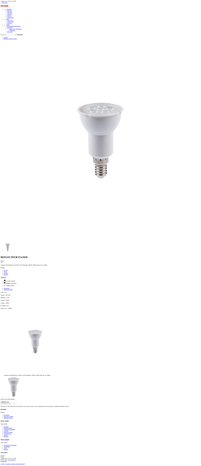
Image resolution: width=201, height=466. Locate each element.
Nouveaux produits (8, 416)
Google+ (6, 273)
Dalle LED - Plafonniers (14, 29)
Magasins (6, 436)
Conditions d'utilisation (9, 429)
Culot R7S (9, 13)
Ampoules (7, 9)
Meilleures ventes (8, 418)
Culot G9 (9, 15)
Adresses (6, 449)
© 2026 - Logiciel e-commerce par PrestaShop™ (13, 464)
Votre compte (5, 439)
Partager (6, 270)
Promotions (6, 415)
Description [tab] (7, 288)
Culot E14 (9, 10)
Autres (7, 24)
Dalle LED (9, 27)
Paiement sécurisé (8, 432)
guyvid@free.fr (12, 460)
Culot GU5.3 (10, 20)
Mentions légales (8, 428)
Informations (4, 461)
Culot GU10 (10, 22)
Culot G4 (9, 16)
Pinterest (6, 274)
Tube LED (9, 32)
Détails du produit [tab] (8, 289)
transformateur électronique (13, 26)
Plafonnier (12, 30)
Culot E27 (9, 12)
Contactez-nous (7, 433)
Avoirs (5, 448)
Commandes (7, 446)
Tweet (5, 272)
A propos (6, 431)
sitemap (6, 435)
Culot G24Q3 (10, 17)
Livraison (6, 426)
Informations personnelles (10, 445)
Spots (6, 19)
